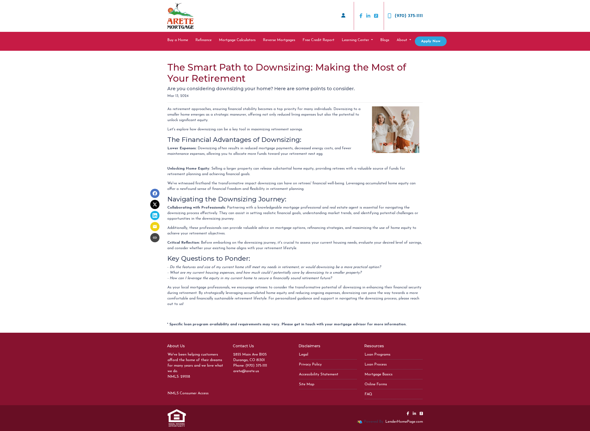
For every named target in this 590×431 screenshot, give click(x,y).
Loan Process (376, 364)
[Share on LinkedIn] (154, 215)
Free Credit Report (318, 40)
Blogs (384, 40)
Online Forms (376, 384)
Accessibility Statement (318, 374)
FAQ (368, 394)
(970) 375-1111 (409, 16)
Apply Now (430, 41)
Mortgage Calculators (237, 40)
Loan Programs (377, 354)
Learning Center (356, 40)
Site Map (306, 384)
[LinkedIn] (368, 16)
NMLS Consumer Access (188, 393)
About (402, 40)
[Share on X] (154, 204)
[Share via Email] (154, 226)
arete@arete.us (246, 371)
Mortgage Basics (378, 374)
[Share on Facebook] (154, 193)
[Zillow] (376, 16)
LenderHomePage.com (404, 422)
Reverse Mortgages (279, 40)
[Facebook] (361, 16)
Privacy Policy (310, 364)
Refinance (203, 40)
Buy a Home (177, 40)
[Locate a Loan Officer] (343, 15)
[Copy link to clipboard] (154, 237)
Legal (303, 354)
